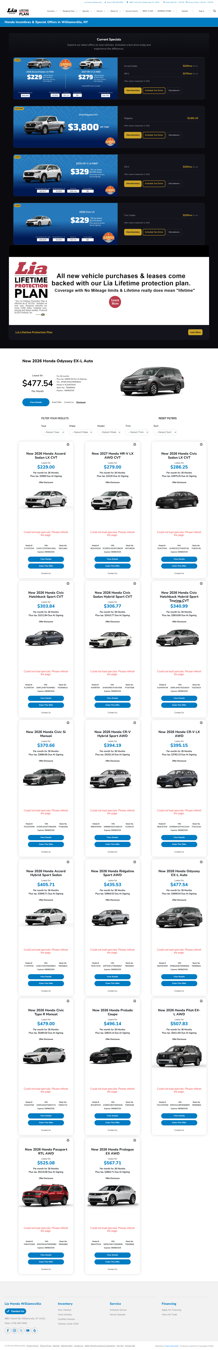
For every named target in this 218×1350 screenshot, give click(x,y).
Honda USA (130, 1345)
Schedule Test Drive (154, 90)
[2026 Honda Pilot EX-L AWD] (179, 1056)
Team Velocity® (172, 1346)
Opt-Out (120, 1345)
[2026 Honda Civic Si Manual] (46, 778)
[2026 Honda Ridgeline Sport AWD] (112, 917)
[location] (127, 2)
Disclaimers (174, 90)
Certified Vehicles (66, 1319)
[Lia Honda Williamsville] (12, 11)
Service (115, 1304)
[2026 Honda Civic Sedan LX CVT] (179, 499)
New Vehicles (64, 1309)
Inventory (65, 1304)
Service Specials (118, 1314)
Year (43, 426)
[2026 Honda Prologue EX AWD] (112, 1195)
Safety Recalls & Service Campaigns (100, 1345)
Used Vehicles (65, 1314)
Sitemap (56, 1345)
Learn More (195, 332)
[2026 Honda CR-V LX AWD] (179, 778)
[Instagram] (14, 1330)
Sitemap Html (67, 1345)
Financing (169, 1304)
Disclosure (81, 402)
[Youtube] (28, 1330)
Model (101, 426)
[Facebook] (8, 1330)
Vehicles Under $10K (68, 1323)
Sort (156, 426)
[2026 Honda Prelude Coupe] (112, 1056)
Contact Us (17, 1311)
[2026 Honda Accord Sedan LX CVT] (46, 499)
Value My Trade (169, 1314)
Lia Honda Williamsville (15, 1345)
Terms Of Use (46, 1345)
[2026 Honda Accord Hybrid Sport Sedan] (46, 917)
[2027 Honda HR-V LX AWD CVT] (112, 499)
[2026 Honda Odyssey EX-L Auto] (179, 917)
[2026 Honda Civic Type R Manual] (46, 1056)
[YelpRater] (34, 1330)
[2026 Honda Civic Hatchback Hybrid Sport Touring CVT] (179, 638)
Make (72, 426)
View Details (36, 402)
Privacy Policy (33, 1345)
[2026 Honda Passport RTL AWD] (46, 1195)
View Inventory (133, 90)
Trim (128, 426)
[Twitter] (21, 1330)
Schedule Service (118, 1309)
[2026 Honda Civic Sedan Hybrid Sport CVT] (112, 638)
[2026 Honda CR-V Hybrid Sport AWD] (112, 778)
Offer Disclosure (46, 482)
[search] (214, 11)
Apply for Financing (171, 1309)
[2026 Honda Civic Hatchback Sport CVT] (46, 638)
